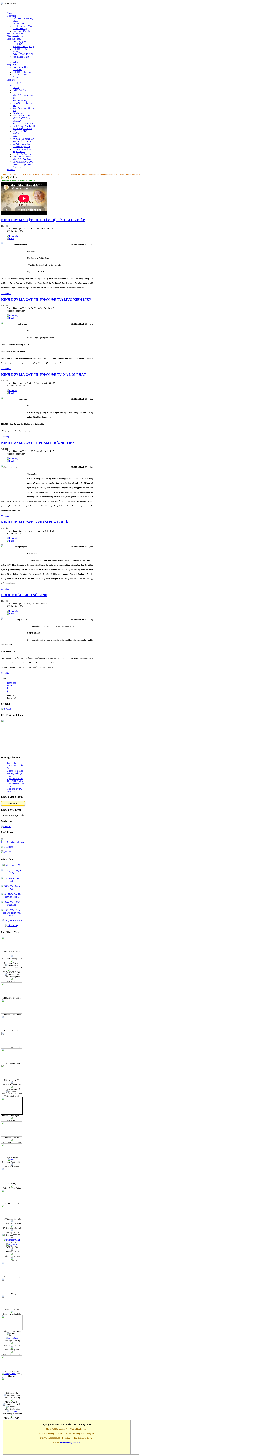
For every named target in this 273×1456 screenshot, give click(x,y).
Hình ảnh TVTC (14, 789)
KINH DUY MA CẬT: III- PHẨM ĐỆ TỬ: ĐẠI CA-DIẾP (43, 220)
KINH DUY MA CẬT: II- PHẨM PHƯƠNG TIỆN (38, 443)
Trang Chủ (11, 763)
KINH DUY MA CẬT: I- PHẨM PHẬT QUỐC (35, 522)
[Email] (10, 238)
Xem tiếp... (6, 293)
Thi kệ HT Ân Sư (15, 781)
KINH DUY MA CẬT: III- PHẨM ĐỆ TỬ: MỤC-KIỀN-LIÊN (46, 299)
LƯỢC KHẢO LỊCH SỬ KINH (24, 595)
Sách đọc (11, 791)
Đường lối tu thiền (15, 771)
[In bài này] (12, 236)
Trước (9, 685)
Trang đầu (11, 683)
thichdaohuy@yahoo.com (70, 1442)
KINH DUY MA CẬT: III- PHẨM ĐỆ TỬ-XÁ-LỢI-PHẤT (43, 374)
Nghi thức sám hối (15, 778)
